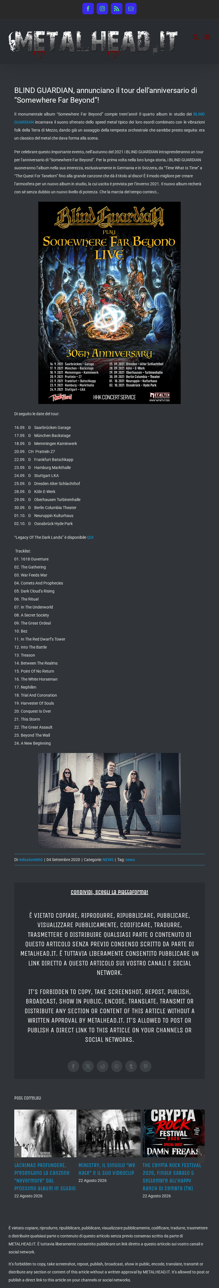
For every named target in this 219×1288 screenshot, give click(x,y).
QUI (90, 537)
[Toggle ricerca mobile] (196, 37)
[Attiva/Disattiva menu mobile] (207, 37)
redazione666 (31, 859)
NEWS (108, 859)
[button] (17, 1154)
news (130, 859)
